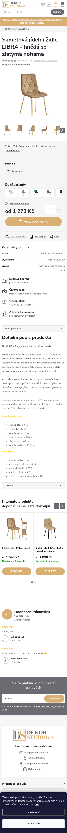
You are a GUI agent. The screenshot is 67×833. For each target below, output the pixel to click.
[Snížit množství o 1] (59, 211)
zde (37, 804)
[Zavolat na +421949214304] (43, 4)
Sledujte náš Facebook (36, 763)
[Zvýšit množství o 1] (59, 207)
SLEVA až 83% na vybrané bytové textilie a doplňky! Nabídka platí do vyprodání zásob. (32, 21)
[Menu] (62, 4)
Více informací (13, 150)
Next (62, 506)
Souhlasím (33, 823)
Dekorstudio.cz (36, 769)
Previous (56, 506)
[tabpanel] (17, 545)
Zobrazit (16, 571)
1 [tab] (32, 582)
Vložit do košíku (36, 222)
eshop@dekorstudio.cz (36, 752)
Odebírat (54, 698)
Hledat (57, 12)
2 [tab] (35, 582)
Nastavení (33, 812)
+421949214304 (36, 758)
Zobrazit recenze (22, 619)
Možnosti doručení (19, 203)
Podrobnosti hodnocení (45, 60)
